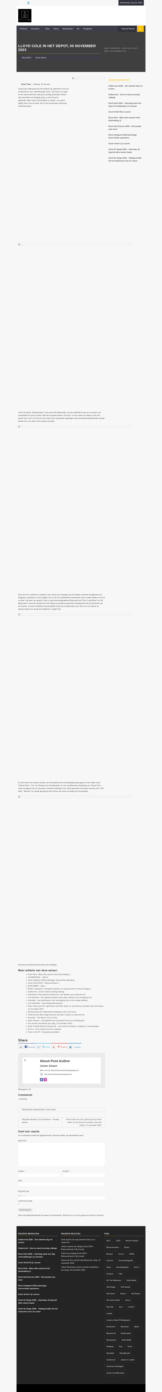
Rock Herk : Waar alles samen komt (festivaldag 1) (49, 974)
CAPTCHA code (25, 1201)
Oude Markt (126, 1340)
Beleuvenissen (112, 1247)
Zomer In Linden (128, 1360)
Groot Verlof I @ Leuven (119, 143)
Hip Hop (109, 1307)
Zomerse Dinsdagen (115, 1366)
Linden (109, 1313)
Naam (21, 1171)
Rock (53, 1110)
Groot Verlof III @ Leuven (119, 112)
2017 (108, 1241)
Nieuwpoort (111, 1340)
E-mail (66, 1171)
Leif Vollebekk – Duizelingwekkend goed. (45, 1003)
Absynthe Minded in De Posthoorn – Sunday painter (40, 1121)
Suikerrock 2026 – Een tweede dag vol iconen (125, 87)
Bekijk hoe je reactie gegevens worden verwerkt (83, 1215)
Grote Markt (131, 1280)
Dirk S (136, 1267)
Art (78, 29)
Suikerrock (110, 1360)
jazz (121, 1307)
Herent (123, 1294)
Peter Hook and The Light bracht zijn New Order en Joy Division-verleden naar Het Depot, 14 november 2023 (83, 1122)
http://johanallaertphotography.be (58, 1074)
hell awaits (125, 1287)
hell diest (110, 1294)
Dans (48, 29)
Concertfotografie (125, 1260)
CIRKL (132, 1254)
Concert (109, 1260)
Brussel (109, 1254)
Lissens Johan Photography (118, 1320)
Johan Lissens (67, 1246)
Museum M (111, 1333)
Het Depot (135, 1294)
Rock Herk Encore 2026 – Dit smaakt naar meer (124, 127)
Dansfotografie (122, 1267)
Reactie (22, 1141)
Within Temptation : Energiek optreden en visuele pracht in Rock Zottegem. (59, 989)
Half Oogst (110, 1287)
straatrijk (110, 1353)
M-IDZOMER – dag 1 (36, 986)
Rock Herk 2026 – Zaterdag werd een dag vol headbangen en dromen (124, 104)
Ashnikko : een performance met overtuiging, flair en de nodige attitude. (58, 1000)
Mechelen (125, 1327)
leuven (131, 1307)
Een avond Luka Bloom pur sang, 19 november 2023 (50, 1023)
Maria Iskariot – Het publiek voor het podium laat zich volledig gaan (56, 1020)
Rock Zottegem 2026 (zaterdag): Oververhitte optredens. (51, 980)
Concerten (35, 29)
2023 (118, 1241)
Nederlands (126, 1333)
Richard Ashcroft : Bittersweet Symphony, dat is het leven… (53, 1012)
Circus (56, 29)
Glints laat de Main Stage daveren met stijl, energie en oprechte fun (56, 1015)
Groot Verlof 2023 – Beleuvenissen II (43, 983)
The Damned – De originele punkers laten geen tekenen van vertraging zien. (60, 997)
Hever (127, 1300)
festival (109, 1274)
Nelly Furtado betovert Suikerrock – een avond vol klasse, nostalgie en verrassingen (63, 1026)
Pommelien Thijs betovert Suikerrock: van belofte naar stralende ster (57, 995)
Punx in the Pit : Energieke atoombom (44, 1032)
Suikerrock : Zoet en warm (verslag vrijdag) (46, 992)
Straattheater (68, 29)
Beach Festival (132, 1241)
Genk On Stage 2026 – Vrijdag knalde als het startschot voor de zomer (125, 159)
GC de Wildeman (113, 1280)
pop (120, 1346)
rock (130, 1346)
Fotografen (87, 29)
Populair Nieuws (128, 29)
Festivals (23, 29)
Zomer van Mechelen (115, 1373)
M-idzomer (110, 1327)
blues (126, 1247)
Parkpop (110, 1346)
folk (120, 1274)
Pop (47, 1110)
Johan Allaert (40, 58)
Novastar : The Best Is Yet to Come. (43, 1018)
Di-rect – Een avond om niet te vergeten (44, 1029)
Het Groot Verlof (113, 1300)
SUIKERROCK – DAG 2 (38, 977)
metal (136, 1327)
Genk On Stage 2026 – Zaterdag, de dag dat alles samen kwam (124, 150)
